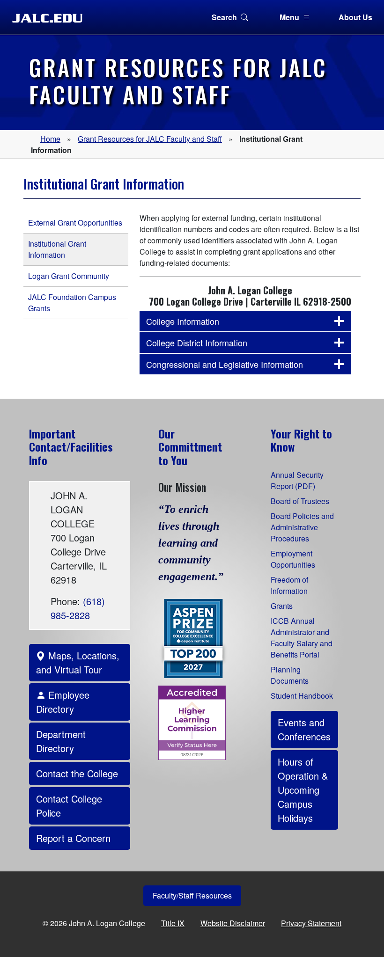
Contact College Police (69, 805)
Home (50, 138)
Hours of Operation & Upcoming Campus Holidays (303, 790)
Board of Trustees (300, 501)
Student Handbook (302, 695)
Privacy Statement (311, 923)
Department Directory (61, 741)
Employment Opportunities (293, 559)
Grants (282, 605)
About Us (355, 17)
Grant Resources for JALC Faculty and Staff (150, 138)
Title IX (173, 923)
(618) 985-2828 (78, 608)
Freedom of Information (289, 585)
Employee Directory (62, 702)
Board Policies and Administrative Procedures (302, 527)
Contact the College (77, 773)
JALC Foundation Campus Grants (72, 303)
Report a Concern (73, 838)
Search (224, 17)
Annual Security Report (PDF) (297, 480)
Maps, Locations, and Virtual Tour (77, 662)
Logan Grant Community (68, 275)
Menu (289, 17)
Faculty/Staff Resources (192, 895)
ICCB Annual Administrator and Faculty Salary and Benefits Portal (301, 637)
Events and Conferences (304, 729)
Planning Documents (290, 675)
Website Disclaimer (232, 923)
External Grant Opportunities (75, 222)
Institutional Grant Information (57, 249)
